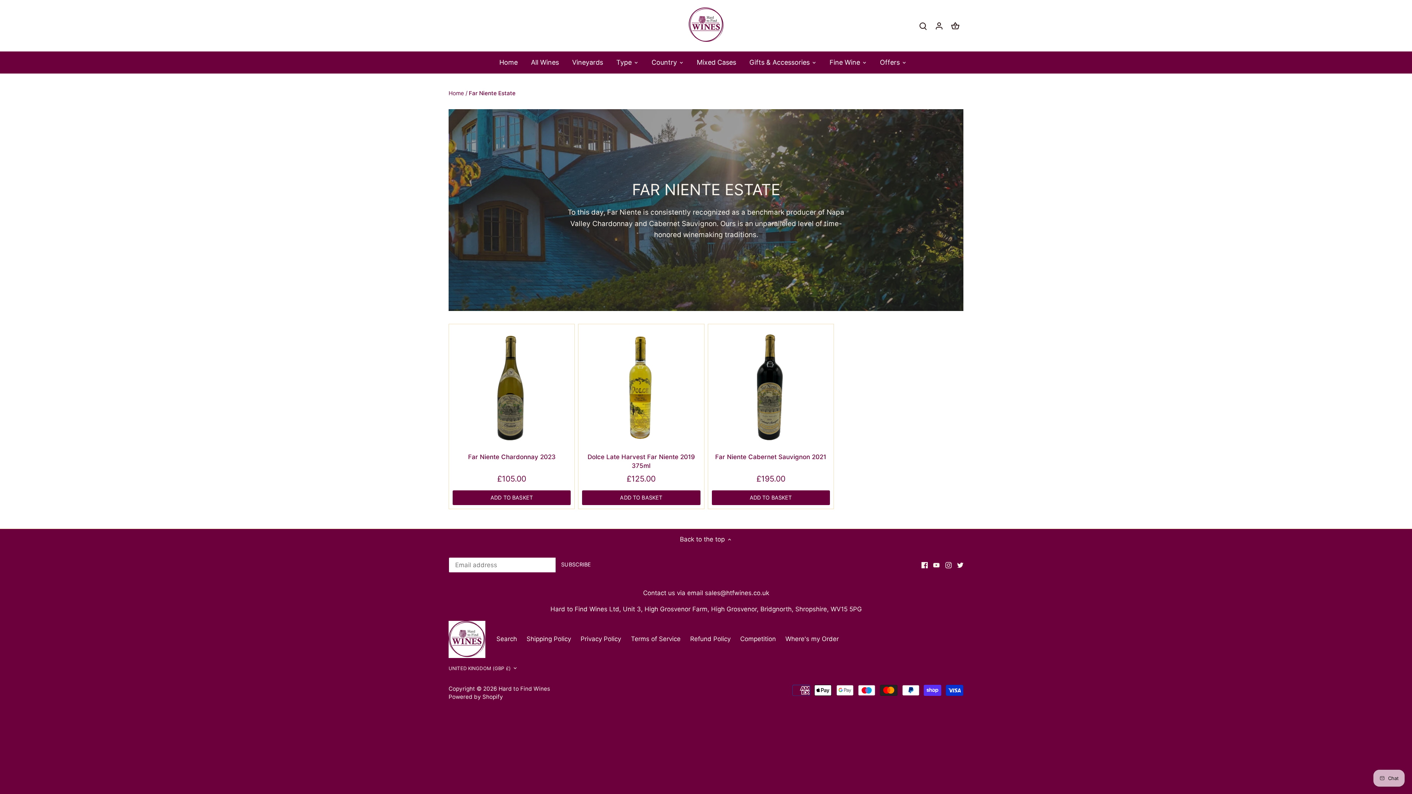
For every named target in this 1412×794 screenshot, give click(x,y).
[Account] (939, 26)
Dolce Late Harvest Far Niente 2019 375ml (641, 461)
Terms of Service (656, 639)
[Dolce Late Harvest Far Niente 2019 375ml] (641, 387)
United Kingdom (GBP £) (480, 668)
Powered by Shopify (476, 696)
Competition (758, 639)
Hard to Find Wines (524, 688)
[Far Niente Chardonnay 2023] (512, 387)
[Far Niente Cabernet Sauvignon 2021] (771, 387)
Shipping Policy (549, 639)
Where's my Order (812, 639)
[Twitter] (960, 565)
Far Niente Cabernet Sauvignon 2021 (770, 457)
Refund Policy (710, 639)
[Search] (923, 26)
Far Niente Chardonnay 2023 (512, 457)
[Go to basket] (955, 26)
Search (506, 639)
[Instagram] (948, 565)
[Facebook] (924, 565)
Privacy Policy (601, 639)
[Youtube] (936, 565)
